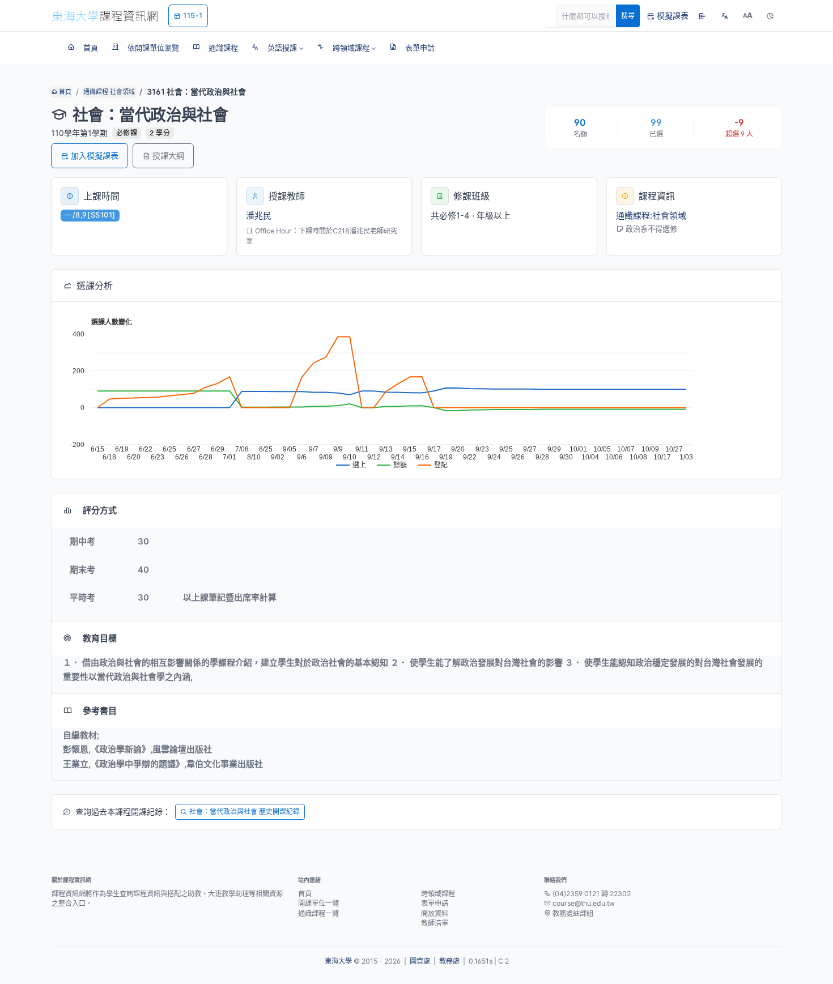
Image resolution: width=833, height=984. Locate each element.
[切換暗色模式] (770, 16)
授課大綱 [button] (168, 155)
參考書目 (100, 710)
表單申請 (434, 903)
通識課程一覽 (318, 913)
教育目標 (100, 638)
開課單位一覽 (318, 903)
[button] (277, 47)
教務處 (449, 961)
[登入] (702, 16)
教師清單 (434, 923)
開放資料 (434, 913)
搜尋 (628, 15)
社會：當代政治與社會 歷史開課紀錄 (244, 811)
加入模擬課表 (94, 155)
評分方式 (100, 510)
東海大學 (338, 961)
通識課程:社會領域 (109, 92)
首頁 (64, 92)
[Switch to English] (724, 16)
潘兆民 (258, 215)
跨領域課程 (438, 893)
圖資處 (420, 961)
